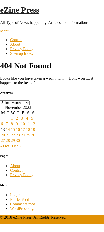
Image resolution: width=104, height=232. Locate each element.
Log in (15, 195)
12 (33, 124)
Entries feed (19, 199)
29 (13, 140)
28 (8, 140)
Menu (4, 31)
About (15, 44)
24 (23, 135)
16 (18, 129)
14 (8, 129)
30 (18, 140)
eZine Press (19, 9)
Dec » (16, 146)
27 (3, 140)
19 (33, 129)
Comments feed (22, 204)
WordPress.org (22, 208)
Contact (16, 40)
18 (28, 129)
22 (13, 135)
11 (28, 124)
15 (13, 129)
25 (28, 135)
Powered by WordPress (18, 222)
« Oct (4, 146)
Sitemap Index (21, 53)
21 (8, 135)
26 (33, 135)
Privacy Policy (21, 49)
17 (23, 129)
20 (3, 135)
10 (23, 124)
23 (18, 135)
